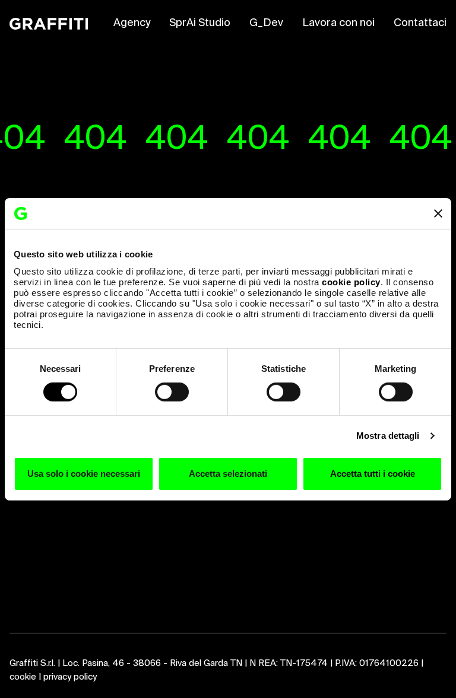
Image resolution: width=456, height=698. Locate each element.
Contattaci (420, 23)
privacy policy (70, 676)
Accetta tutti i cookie (372, 473)
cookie (23, 676)
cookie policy (351, 281)
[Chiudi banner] (438, 213)
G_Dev (266, 23)
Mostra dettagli (388, 436)
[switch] (172, 392)
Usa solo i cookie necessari (83, 473)
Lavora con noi (338, 23)
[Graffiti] (49, 24)
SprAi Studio (199, 23)
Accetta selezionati (228, 473)
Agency (131, 23)
